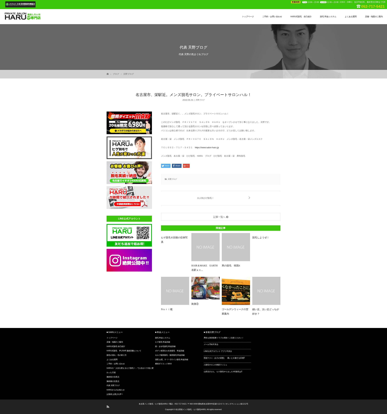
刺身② (195, 304)
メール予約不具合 (211, 344)
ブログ (116, 74)
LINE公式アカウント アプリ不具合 (218, 351)
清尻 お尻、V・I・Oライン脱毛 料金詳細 (171, 359)
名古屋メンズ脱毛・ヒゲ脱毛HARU (153, 404)
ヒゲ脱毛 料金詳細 (162, 342)
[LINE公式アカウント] (129, 246)
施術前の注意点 (113, 377)
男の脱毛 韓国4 (231, 265)
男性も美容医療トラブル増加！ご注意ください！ (224, 338)
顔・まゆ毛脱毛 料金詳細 (165, 346)
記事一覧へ (219, 217)
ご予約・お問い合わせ (272, 16)
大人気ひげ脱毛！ (205, 198)
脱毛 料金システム (328, 16)
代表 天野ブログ (113, 385)
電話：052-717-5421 (177, 404)
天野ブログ (128, 74)
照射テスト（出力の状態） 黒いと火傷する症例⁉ (224, 358)
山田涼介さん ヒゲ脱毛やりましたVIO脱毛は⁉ (223, 372)
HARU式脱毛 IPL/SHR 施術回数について (124, 351)
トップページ (248, 16)
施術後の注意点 (113, 381)
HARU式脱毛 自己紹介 (301, 16)
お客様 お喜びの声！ (115, 394)
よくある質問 (351, 16)
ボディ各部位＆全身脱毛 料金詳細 (169, 351)
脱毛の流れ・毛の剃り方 (117, 355)
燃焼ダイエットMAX (163, 364)
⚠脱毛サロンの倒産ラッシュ (215, 365)
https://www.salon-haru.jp (207, 147)
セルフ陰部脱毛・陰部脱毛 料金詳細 (170, 355)
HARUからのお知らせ (116, 390)
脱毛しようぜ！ (260, 237)
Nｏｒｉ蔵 (168, 309)
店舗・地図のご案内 (374, 16)
